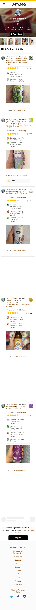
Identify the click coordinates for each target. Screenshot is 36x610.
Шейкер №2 (10, 407)
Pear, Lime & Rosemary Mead (16, 59)
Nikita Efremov (11, 57)
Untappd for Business (18, 547)
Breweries (18, 556)
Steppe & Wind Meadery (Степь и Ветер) (16, 61)
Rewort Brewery (24, 125)
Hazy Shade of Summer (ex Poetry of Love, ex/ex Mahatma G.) (16, 123)
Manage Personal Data (18, 591)
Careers (18, 570)
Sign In (18, 538)
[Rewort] (13, 180)
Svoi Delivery (21, 131)
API (18, 574)
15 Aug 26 (9, 175)
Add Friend (17, 34)
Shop (18, 563)
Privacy (18, 581)
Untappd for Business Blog (18, 552)
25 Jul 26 (8, 470)
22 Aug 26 (9, 110)
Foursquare (18, 24)
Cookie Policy (18, 584)
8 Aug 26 (8, 250)
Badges (18, 560)
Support (18, 567)
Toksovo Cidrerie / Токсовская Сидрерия (14, 303)
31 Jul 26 (8, 357)
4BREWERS (22, 407)
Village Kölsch (11, 192)
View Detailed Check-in (20, 110)
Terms (18, 577)
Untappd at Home (12, 127)
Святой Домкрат (12, 300)
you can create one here (24, 531)
